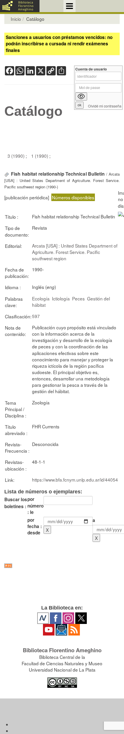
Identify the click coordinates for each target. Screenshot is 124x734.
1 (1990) (40, 156)
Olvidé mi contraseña (104, 106)
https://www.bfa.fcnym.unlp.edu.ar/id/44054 (75, 479)
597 (36, 316)
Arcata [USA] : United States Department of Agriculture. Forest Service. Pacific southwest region (74, 251)
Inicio (16, 19)
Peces (78, 298)
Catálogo (33, 111)
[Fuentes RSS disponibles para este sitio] (62, 566)
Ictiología (61, 298)
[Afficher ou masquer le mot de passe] (81, 96)
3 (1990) (16, 156)
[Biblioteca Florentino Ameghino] (20, 6)
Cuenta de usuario (91, 69)
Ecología (41, 298)
